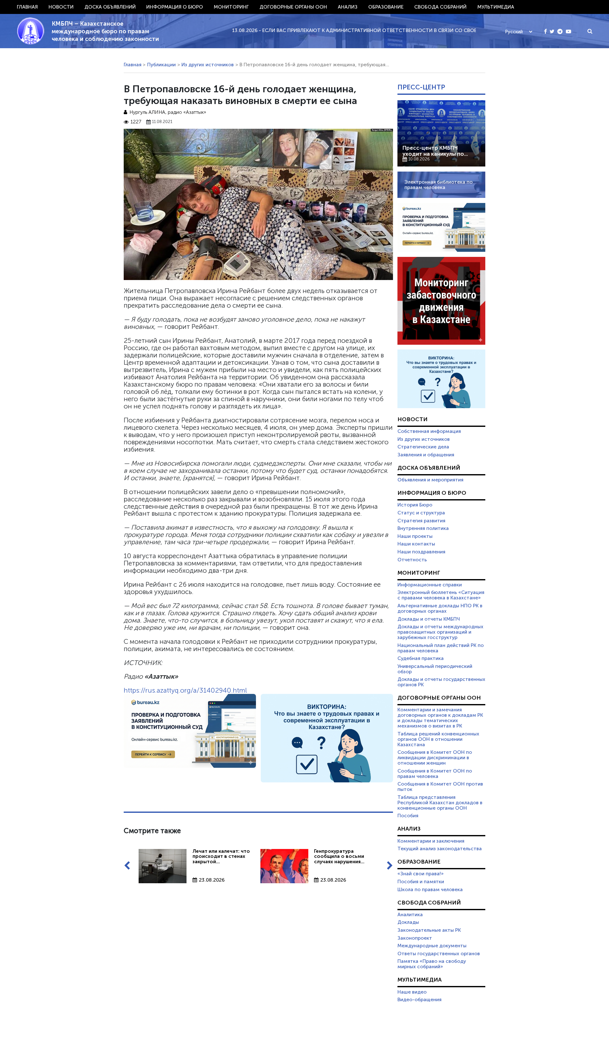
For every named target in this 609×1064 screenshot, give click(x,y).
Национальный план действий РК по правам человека (440, 648)
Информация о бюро (174, 7)
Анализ (347, 7)
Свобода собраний (440, 7)
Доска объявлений (110, 7)
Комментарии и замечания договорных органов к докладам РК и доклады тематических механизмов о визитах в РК (440, 718)
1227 (136, 122)
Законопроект (414, 938)
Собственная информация (429, 431)
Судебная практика (420, 658)
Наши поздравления (421, 552)
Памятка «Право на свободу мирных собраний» (431, 963)
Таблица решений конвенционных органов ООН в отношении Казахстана (438, 739)
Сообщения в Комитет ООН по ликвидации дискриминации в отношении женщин (434, 757)
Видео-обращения (419, 999)
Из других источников (207, 65)
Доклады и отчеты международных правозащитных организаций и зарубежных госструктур (440, 632)
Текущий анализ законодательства (439, 849)
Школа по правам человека (430, 889)
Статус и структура (421, 513)
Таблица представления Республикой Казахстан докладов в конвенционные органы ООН (439, 802)
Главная (27, 7)
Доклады (408, 922)
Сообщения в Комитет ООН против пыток (440, 786)
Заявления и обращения (425, 455)
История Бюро (414, 505)
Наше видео (412, 992)
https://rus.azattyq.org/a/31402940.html (185, 690)
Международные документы (432, 946)
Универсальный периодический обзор (434, 669)
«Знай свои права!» (420, 874)
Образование (385, 7)
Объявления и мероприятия (430, 480)
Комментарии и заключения (430, 841)
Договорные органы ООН (293, 7)
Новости (61, 7)
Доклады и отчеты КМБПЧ (428, 619)
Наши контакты (416, 544)
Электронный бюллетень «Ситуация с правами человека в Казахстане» (440, 595)
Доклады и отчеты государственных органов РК (441, 682)
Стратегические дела (423, 447)
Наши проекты (415, 536)
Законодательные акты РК (429, 930)
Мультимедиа (495, 7)
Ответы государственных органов (438, 953)
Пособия (407, 816)
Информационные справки (429, 585)
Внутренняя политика (423, 528)
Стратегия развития (421, 521)
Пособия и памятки (420, 881)
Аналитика (410, 914)
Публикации (161, 65)
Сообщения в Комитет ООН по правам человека (434, 773)
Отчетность (412, 560)
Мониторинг (231, 7)
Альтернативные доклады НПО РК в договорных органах (439, 608)
